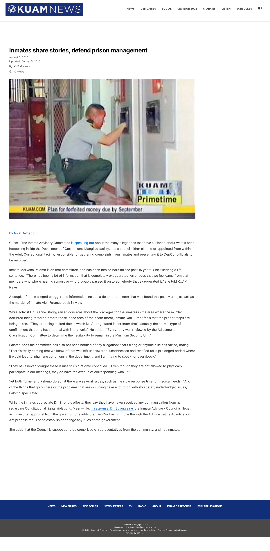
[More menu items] (259, 8)
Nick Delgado (24, 233)
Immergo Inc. (140, 544)
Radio (142, 506)
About (156, 506)
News (131, 8)
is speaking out (82, 243)
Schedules (244, 8)
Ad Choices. (182, 530)
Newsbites (69, 506)
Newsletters (113, 506)
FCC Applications (209, 506)
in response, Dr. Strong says (112, 408)
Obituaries (148, 8)
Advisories (90, 506)
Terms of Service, (165, 530)
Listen (226, 8)
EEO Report (119, 527)
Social (167, 8)
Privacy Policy (150, 530)
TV (130, 506)
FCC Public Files (133, 527)
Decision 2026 (187, 8)
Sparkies (209, 8)
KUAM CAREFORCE (179, 506)
